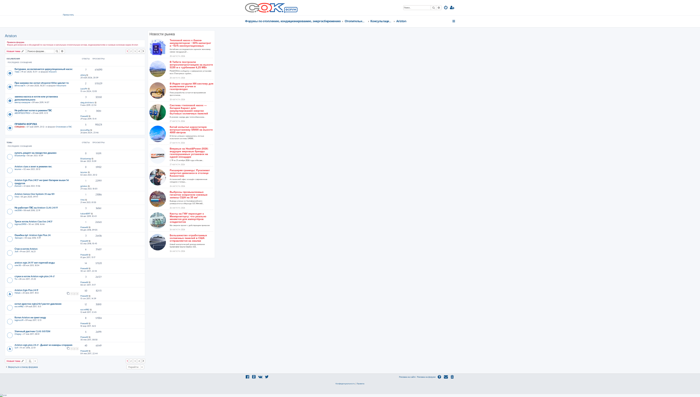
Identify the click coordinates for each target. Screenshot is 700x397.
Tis (16, 279)
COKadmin (20, 126)
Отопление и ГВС (64, 126)
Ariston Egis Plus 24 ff (26, 290)
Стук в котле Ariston (26, 248)
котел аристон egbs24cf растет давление (38, 303)
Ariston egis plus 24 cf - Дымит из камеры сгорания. (44, 344)
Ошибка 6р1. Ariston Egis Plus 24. (33, 235)
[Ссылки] (454, 21)
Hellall (17, 293)
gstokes (83, 186)
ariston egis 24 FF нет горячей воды (35, 262)
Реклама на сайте (407, 377)
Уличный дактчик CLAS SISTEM (32, 331)
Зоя (16, 251)
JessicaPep (85, 130)
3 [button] (135, 51)
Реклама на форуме (426, 377)
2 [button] (131, 51)
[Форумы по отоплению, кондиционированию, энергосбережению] (291, 10)
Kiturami (53, 71)
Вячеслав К (20, 85)
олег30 (18, 265)
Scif (16, 347)
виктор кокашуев (22, 102)
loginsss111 (19, 320)
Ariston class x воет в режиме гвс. (33, 166)
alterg (83, 75)
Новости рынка (162, 34)
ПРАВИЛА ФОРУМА (26, 123)
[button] (143, 51)
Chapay (18, 334)
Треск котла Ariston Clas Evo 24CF (33, 221)
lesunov (18, 169)
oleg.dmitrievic (87, 102)
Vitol (17, 196)
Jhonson (18, 186)
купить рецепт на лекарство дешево (36, 152)
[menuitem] (445, 7)
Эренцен (19, 238)
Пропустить (68, 14)
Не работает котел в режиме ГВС (33, 110)
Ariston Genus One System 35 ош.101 (34, 193)
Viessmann (61, 85)
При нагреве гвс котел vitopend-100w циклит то (42, 82)
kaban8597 (85, 213)
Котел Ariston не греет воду (30, 317)
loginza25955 (20, 224)
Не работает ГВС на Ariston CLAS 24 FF (36, 207)
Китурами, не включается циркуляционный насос (44, 68)
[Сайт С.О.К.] (271, 7)
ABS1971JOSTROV (22, 113)
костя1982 (19, 306)
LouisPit (83, 88)
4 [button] (139, 51)
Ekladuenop (20, 155)
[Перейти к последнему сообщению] (87, 75)
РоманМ (84, 116)
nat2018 (18, 210)
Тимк (17, 71)
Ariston (11, 35)
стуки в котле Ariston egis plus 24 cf (35, 276)
